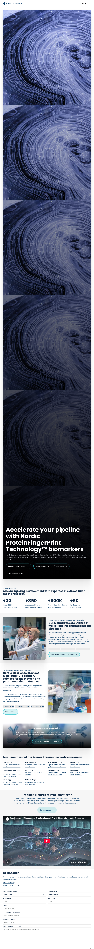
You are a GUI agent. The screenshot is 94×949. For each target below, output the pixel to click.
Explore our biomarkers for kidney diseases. (80, 773)
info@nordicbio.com (10, 885)
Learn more (9, 712)
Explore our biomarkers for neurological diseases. (12, 783)
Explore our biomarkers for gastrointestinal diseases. (57, 766)
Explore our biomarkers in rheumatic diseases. (57, 773)
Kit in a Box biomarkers (83, 649)
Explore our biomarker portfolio (46, 741)
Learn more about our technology (63, 654)
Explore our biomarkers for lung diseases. (35, 783)
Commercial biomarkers (68, 649)
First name (7, 898)
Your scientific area (10, 891)
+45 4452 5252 (8, 883)
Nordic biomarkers (54, 649)
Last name (51, 898)
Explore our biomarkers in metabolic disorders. (12, 775)
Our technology (46, 810)
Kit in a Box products (15, 574)
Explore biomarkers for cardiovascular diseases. (11, 766)
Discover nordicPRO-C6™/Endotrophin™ (50, 566)
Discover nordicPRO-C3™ (17, 566)
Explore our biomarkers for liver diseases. (80, 766)
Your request (52, 891)
